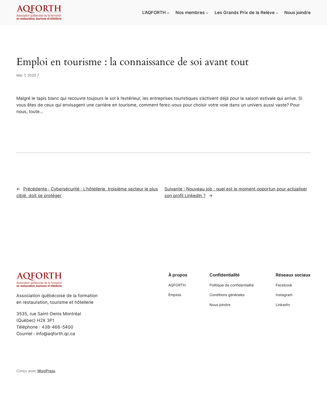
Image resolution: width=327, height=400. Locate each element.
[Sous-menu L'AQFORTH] (168, 12)
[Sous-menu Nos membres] (207, 12)
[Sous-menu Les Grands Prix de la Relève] (277, 12)
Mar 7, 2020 (26, 75)
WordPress (46, 371)
